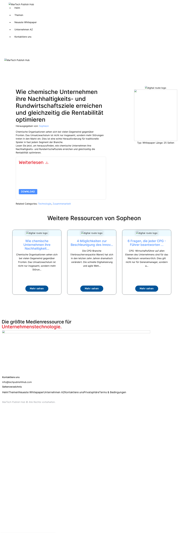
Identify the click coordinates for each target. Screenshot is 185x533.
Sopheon (44, 126)
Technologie (44, 203)
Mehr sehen (37, 288)
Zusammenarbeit (62, 203)
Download (28, 191)
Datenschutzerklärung (62, 182)
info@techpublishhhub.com (17, 382)
